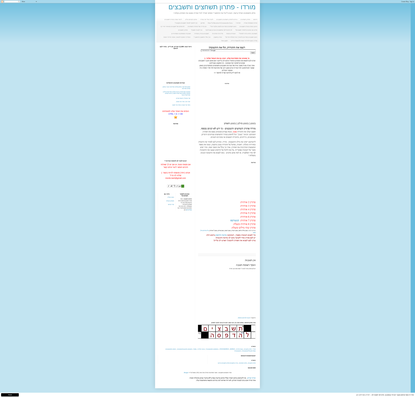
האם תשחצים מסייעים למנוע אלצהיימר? (223, 26)
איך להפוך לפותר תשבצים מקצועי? (186, 23)
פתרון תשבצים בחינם (223, 363)
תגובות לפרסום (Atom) (244, 318)
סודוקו (203, 23)
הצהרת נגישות (231, 33)
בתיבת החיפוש (221, 235)
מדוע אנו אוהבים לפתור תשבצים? (246, 30)
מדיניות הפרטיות (217, 33)
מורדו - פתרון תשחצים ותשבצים (212, 7)
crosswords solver (170, 349)
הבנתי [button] (10, 395)
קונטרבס (234, 220)
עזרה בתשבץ (218, 37)
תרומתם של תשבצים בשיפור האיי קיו (172, 26)
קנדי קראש (171, 204)
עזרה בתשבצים (234, 363)
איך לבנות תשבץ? (196, 30)
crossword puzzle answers (184, 349)
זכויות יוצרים (251, 378)
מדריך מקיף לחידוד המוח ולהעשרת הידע (244, 41)
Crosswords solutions (212, 349)
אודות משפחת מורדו (250, 23)
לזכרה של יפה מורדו (206, 19)
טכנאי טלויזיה (201, 349)
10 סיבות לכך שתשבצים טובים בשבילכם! (219, 30)
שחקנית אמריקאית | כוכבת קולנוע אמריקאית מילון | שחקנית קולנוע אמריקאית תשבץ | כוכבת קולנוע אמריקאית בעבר (176, 93)
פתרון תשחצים (245, 19)
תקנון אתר (224, 41)
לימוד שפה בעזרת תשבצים (173, 19)
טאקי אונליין (171, 197)
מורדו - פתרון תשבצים (250, 349)
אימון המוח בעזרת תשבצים (248, 26)
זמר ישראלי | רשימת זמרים (183, 98)
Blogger (186, 372)
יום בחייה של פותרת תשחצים (197, 26)
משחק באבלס (170, 201)
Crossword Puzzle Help (249, 351)
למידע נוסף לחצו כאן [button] (363, 395)
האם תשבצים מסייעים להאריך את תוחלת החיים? (241, 37)
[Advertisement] (227, 103)
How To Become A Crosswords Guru (220, 23)
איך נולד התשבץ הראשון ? (202, 37)
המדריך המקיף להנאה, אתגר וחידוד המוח (177, 37)
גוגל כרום (189, 210)
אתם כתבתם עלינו (191, 19)
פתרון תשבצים (183, 30)
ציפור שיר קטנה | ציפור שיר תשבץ (181, 105)
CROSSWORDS (224, 349)
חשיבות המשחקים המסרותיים (181, 33)
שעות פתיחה (239, 349)
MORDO (232, 349)
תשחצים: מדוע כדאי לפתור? (248, 33)
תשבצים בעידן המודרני (201, 33)
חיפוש (255, 19)
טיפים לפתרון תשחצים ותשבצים (226, 19)
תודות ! (238, 23)
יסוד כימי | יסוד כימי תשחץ (183, 101)
